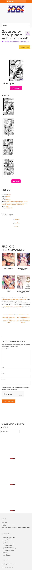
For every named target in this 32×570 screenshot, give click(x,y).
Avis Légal (4, 522)
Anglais (8, 196)
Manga (9, 194)
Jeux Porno (6, 540)
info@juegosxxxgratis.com (8, 564)
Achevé (7, 542)
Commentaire (5, 348)
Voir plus (16, 181)
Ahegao (7, 201)
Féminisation (19, 201)
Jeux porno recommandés (10, 549)
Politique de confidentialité (8, 524)
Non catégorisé (7, 555)
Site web (3, 379)
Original (8, 199)
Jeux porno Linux (7, 545)
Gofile (17, 226)
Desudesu (9, 208)
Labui (7, 206)
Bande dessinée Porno (14, 41)
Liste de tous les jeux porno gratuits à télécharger (16, 314)
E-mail (3, 373)
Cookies (4, 525)
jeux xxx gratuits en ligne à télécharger (12, 306)
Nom (3, 367)
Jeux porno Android (8, 544)
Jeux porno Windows (8, 550)
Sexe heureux (9, 203)
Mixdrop (16, 219)
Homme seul (20, 204)
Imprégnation (17, 203)
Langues (5, 552)
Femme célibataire (11, 204)
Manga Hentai (23, 41)
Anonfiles (16, 223)
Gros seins (13, 201)
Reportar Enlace (25, 47)
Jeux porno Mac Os (8, 547)
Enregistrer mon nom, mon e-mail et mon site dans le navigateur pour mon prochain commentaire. (16, 388)
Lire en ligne (16, 88)
